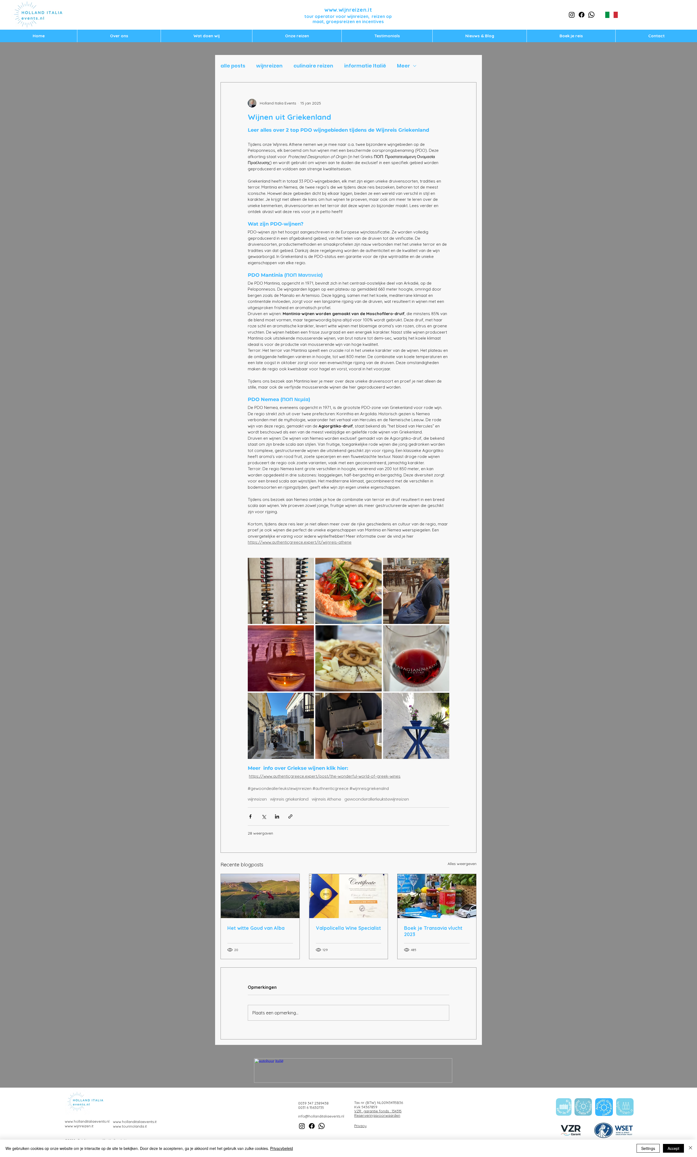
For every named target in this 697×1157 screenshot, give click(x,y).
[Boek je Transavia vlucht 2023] (437, 896)
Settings (648, 1148)
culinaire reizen (313, 66)
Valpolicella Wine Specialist (348, 928)
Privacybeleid (281, 1148)
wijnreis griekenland (289, 799)
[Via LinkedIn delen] (277, 816)
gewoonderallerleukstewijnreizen (376, 799)
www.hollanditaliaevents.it (135, 1121)
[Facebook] (581, 15)
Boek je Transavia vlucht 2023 (433, 931)
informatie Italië (365, 66)
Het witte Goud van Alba (256, 928)
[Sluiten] (690, 1148)
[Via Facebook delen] (250, 816)
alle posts (233, 66)
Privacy (360, 1126)
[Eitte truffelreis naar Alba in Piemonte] (260, 896)
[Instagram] (572, 15)
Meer (403, 66)
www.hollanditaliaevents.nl (87, 1121)
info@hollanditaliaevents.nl (321, 1116)
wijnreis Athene (326, 799)
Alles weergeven (462, 863)
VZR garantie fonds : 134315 (378, 1111)
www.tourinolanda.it (130, 1126)
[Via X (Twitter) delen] (263, 816)
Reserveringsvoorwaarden (377, 1115)
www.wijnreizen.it (348, 9)
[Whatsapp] (591, 15)
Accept (673, 1148)
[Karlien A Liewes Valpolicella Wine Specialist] (348, 896)
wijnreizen (269, 66)
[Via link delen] (290, 816)
